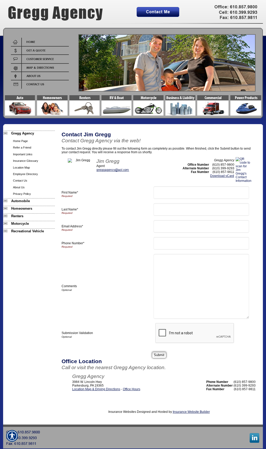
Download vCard (222, 176)
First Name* (70, 192)
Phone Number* (73, 243)
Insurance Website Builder (191, 412)
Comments (69, 286)
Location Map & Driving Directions (96, 389)
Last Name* (70, 209)
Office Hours (131, 389)
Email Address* (72, 226)
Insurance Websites (122, 412)
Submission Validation (77, 333)
